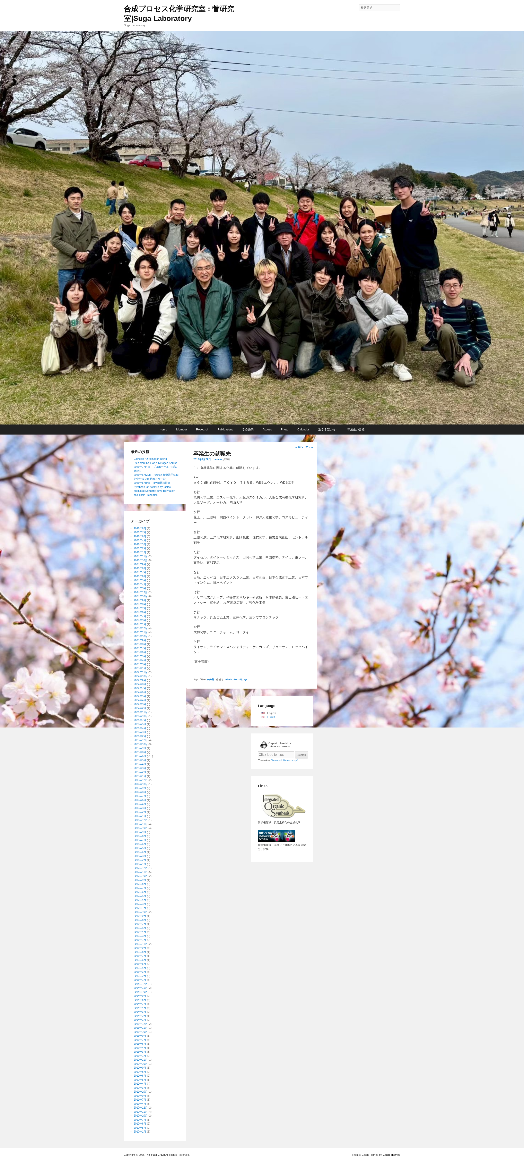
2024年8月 (140, 604)
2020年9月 (140, 748)
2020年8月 (140, 752)
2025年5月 (140, 580)
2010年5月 (140, 1127)
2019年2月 (140, 812)
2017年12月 (141, 867)
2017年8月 (140, 883)
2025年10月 (141, 560)
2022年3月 (140, 704)
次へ (309, 447)
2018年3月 (140, 856)
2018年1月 (140, 864)
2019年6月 (140, 800)
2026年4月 (140, 540)
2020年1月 (140, 776)
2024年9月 (140, 600)
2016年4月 (140, 931)
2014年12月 (141, 983)
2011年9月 (140, 1095)
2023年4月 (140, 660)
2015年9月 (140, 947)
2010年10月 (141, 1115)
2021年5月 (140, 724)
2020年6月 (140, 756)
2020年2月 (140, 772)
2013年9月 (140, 1035)
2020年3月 (140, 768)
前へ (299, 447)
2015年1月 (140, 979)
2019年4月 (140, 804)
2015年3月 (140, 971)
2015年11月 (141, 943)
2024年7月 (140, 608)
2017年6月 (140, 891)
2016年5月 (140, 928)
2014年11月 (141, 987)
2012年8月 (140, 1071)
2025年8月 (140, 568)
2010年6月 (140, 1123)
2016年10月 (141, 912)
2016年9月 (140, 915)
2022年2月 (140, 708)
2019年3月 (140, 808)
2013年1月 (140, 1055)
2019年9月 (140, 788)
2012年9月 (140, 1067)
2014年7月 (140, 1003)
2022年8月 (140, 684)
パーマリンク (240, 679)
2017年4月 (140, 899)
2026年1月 (140, 552)
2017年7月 (140, 888)
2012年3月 (140, 1087)
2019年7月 (140, 796)
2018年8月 (140, 836)
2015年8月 (140, 951)
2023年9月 (140, 640)
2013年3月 (140, 1051)
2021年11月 (141, 712)
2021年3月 (140, 732)
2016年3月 (140, 936)
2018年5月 (140, 848)
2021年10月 (141, 716)
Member (181, 429)
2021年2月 (140, 736)
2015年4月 (140, 967)
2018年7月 (140, 840)
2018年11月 (141, 824)
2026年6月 (140, 536)
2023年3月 (140, 664)
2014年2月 (140, 1015)
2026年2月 (140, 548)
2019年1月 (140, 816)
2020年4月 (140, 764)
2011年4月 (140, 1103)
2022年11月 (141, 672)
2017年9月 (140, 880)
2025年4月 (140, 584)
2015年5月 (140, 963)
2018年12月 (141, 820)
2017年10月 (141, 875)
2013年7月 (140, 1039)
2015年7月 (140, 955)
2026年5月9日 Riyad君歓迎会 (152, 482)
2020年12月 (141, 740)
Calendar (303, 429)
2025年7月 (140, 572)
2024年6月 (140, 612)
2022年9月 (140, 680)
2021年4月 (140, 728)
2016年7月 (140, 923)
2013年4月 (140, 1047)
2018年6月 (140, 844)
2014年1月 (140, 1019)
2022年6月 (140, 692)
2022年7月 (140, 688)
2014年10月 (141, 991)
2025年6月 (140, 576)
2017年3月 (140, 904)
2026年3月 (140, 544)
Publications (225, 429)
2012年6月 (140, 1075)
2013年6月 (140, 1043)
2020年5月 (140, 760)
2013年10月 (141, 1031)
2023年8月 (140, 644)
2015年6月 (140, 959)
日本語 (271, 716)
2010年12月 (141, 1107)
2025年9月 (140, 564)
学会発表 (248, 429)
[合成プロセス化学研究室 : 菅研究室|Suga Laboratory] (262, 228)
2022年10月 (141, 676)
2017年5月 (140, 896)
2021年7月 (140, 720)
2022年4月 (140, 700)
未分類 (210, 679)
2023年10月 (141, 636)
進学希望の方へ (328, 429)
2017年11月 (141, 872)
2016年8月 (140, 920)
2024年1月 (140, 624)
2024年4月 (140, 616)
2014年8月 (140, 999)
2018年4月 (140, 852)
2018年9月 (140, 832)
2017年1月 (140, 907)
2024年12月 (141, 592)
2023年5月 (140, 656)
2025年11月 (141, 556)
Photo (284, 429)
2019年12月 (141, 780)
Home (163, 429)
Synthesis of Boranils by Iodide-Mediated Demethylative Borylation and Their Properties (154, 490)
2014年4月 (140, 1007)
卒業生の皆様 (356, 429)
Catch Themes (391, 1154)
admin (218, 459)
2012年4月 (140, 1083)
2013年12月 (141, 1023)
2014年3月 (140, 1011)
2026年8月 (140, 528)
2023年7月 (140, 648)
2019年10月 (141, 784)
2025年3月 (140, 588)
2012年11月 (141, 1059)
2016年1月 (140, 939)
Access (267, 429)
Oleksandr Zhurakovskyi (284, 760)
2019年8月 (140, 792)
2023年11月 (141, 632)
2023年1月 (140, 668)
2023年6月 (140, 652)
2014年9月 (140, 995)
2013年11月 (141, 1027)
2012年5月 (140, 1079)
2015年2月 (140, 975)
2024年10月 (141, 596)
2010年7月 (140, 1119)
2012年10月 (141, 1063)
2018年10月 (141, 828)
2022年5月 (140, 696)
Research (202, 429)
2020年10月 (141, 744)
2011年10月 (141, 1091)
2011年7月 (140, 1099)
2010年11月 (141, 1111)
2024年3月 (140, 620)
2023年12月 (141, 628)
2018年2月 (140, 859)
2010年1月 (140, 1131)
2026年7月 (140, 532)
